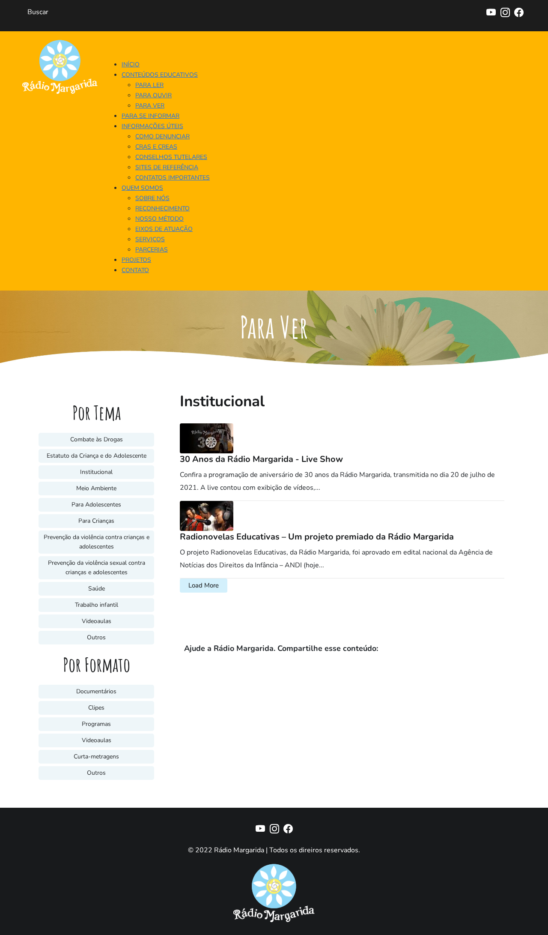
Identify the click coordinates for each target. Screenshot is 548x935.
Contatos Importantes (172, 178)
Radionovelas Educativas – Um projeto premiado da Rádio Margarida (317, 536)
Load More (203, 585)
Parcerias (151, 250)
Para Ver (149, 106)
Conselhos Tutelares (171, 157)
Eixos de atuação (164, 229)
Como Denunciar (162, 136)
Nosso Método (159, 219)
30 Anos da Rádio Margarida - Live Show (261, 459)
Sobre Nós (152, 198)
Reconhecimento (162, 208)
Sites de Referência (166, 167)
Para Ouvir (153, 95)
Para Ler (149, 85)
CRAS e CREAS (156, 147)
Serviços (150, 239)
